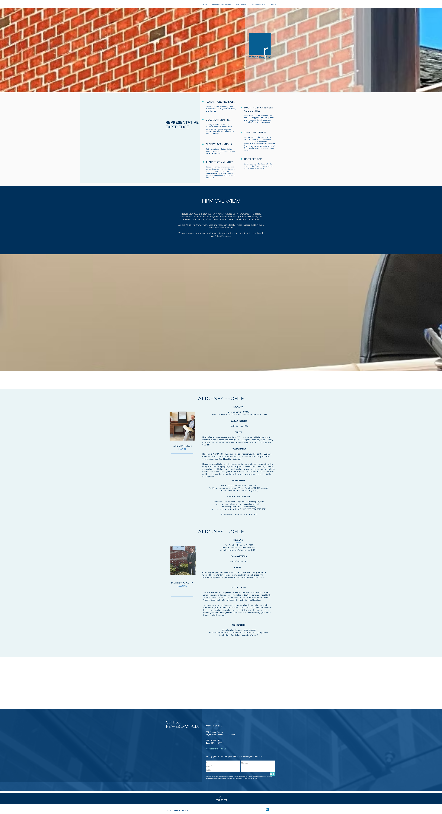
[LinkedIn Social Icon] (267, 809)
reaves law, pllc (260, 57)
